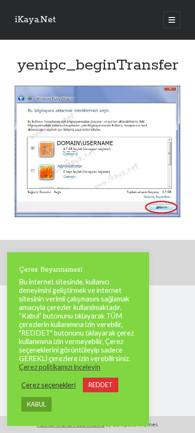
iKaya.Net (35, 20)
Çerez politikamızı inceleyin (59, 367)
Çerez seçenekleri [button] (48, 385)
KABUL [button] (36, 404)
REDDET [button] (101, 385)
